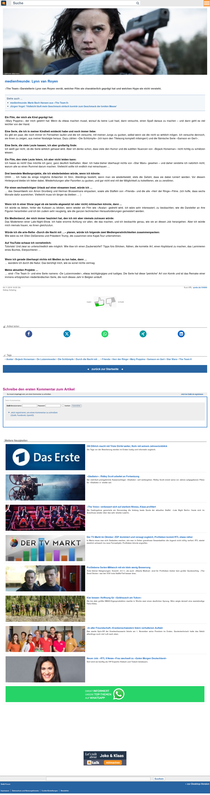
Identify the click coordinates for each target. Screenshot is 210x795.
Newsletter (65, 790)
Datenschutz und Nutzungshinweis (25, 790)
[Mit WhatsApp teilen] (105, 334)
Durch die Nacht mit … (88, 359)
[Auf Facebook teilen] (29, 334)
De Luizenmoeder (46, 359)
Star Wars (172, 359)
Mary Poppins (137, 359)
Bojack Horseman (25, 359)
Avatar (9, 359)
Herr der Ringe (120, 359)
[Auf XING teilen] (143, 334)
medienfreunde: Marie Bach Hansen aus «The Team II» (39, 102)
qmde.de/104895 (200, 287)
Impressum (5, 790)
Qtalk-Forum (5, 784)
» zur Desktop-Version (197, 783)
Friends (106, 359)
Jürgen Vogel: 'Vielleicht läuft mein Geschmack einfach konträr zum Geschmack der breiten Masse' (63, 106)
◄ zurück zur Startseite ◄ (105, 369)
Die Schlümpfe (66, 359)
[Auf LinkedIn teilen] (181, 334)
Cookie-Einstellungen (50, 790)
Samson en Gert (156, 359)
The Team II (185, 359)
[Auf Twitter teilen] (67, 334)
